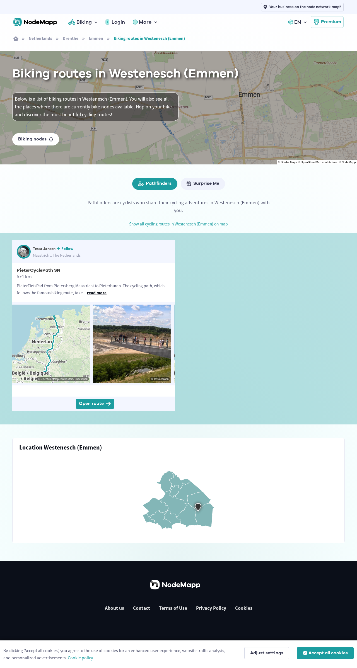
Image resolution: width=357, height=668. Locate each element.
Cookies (243, 608)
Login (118, 22)
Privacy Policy (211, 608)
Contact (141, 608)
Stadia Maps (289, 162)
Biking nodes (32, 139)
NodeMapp (349, 162)
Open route (91, 403)
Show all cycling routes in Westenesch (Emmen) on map (178, 224)
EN (297, 22)
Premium (331, 22)
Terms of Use (173, 608)
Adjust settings (266, 653)
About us (114, 608)
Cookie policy (80, 657)
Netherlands (40, 38)
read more (97, 292)
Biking (84, 22)
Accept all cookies (328, 653)
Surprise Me (206, 183)
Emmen (96, 38)
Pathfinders (159, 183)
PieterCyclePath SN (38, 270)
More (145, 22)
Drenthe (70, 38)
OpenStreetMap (311, 162)
